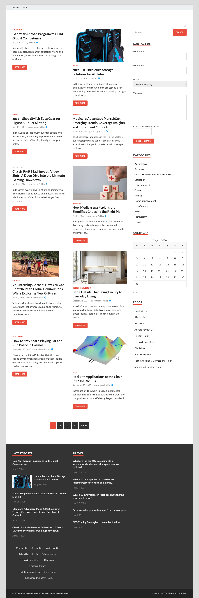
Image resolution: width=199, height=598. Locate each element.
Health (138, 195)
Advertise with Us (144, 329)
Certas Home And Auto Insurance (152, 174)
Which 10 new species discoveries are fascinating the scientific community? (94, 481)
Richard (32, 42)
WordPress (168, 593)
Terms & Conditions (144, 341)
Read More (18, 66)
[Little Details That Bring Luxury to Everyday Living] (100, 267)
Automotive (140, 163)
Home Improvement (82, 288)
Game (137, 190)
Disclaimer (140, 348)
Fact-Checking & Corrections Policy (153, 360)
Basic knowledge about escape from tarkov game (99, 510)
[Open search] (185, 26)
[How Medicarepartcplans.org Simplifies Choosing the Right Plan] (100, 183)
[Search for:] (160, 32)
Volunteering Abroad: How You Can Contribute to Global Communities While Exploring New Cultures (38, 289)
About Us (139, 317)
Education (17, 30)
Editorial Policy (142, 354)
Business (77, 66)
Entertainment (142, 184)
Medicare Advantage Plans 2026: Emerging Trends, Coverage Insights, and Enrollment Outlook (99, 122)
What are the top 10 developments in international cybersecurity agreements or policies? (96, 464)
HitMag (182, 593)
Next (84, 425)
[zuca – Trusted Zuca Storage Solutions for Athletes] (100, 45)
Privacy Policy (141, 335)
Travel (137, 221)
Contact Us (140, 310)
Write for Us (141, 323)
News (75, 373)
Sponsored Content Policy (148, 366)
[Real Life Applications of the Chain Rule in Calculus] (100, 352)
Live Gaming (18, 337)
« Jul (135, 292)
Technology (140, 216)
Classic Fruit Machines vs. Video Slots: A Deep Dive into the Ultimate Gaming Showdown (38, 175)
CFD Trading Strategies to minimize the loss (96, 522)
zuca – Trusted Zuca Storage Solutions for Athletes (49, 478)
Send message (143, 141)
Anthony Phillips (37, 127)
